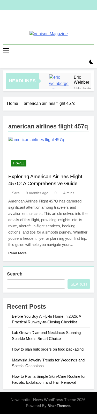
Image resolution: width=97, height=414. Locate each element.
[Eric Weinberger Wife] (59, 84)
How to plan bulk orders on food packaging (48, 349)
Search (15, 274)
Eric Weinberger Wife (84, 80)
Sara (16, 193)
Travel (19, 163)
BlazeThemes (59, 406)
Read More (17, 253)
